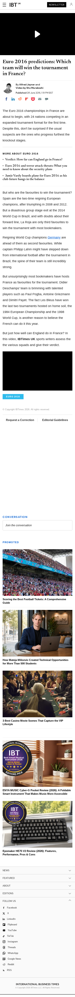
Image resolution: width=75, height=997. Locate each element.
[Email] (40, 99)
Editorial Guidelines (55, 420)
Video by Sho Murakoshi (29, 87)
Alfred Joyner (27, 84)
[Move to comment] (46, 99)
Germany (54, 237)
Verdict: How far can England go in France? (33, 159)
